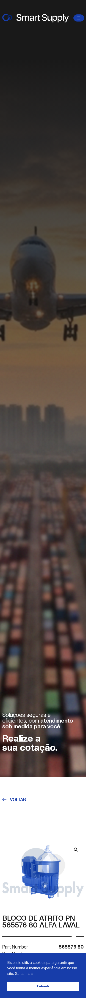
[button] (76, 850)
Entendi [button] (43, 986)
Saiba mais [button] (24, 974)
